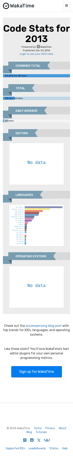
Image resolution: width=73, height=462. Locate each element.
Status (53, 448)
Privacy (50, 428)
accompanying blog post (44, 326)
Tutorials (41, 432)
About (62, 428)
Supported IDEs (15, 448)
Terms (38, 428)
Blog (29, 432)
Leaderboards (37, 448)
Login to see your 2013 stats (36, 53)
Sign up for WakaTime (36, 371)
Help (65, 448)
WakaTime (46, 46)
